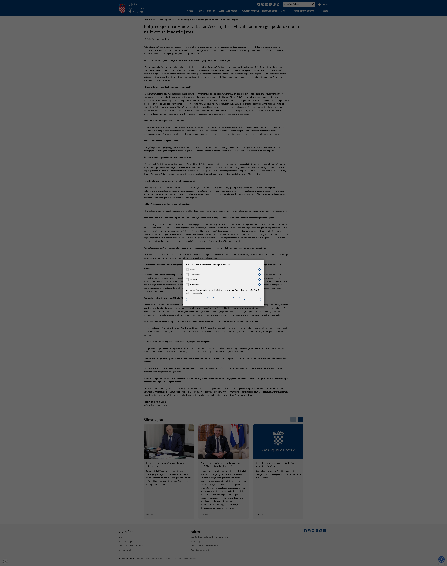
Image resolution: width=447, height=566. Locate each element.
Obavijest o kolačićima (248, 290)
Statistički (194, 280)
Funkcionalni (195, 275)
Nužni (192, 270)
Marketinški (194, 285)
